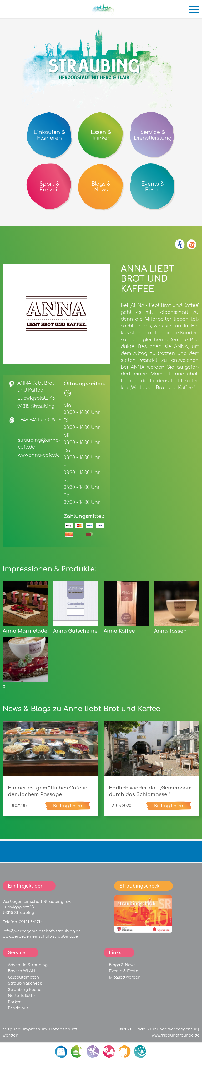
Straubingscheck (25, 983)
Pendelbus (18, 1008)
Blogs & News (122, 965)
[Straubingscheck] (143, 931)
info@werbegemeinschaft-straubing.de (42, 931)
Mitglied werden (124, 977)
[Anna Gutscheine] (75, 625)
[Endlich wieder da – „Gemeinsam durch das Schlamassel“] (151, 775)
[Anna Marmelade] (25, 625)
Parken (15, 1002)
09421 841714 (31, 922)
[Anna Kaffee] (126, 625)
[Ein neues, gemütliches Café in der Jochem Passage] (50, 775)
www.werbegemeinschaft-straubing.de (40, 936)
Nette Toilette (21, 996)
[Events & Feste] (140, 1052)
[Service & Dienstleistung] (93, 1052)
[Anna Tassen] (176, 625)
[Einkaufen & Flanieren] (61, 1052)
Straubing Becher (25, 989)
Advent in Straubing (28, 965)
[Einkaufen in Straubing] (103, 13)
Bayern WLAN (21, 971)
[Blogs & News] (125, 1052)
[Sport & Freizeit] (109, 1052)
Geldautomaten (23, 977)
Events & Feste (123, 971)
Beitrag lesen (67, 805)
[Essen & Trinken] (77, 1052)
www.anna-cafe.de (39, 455)
